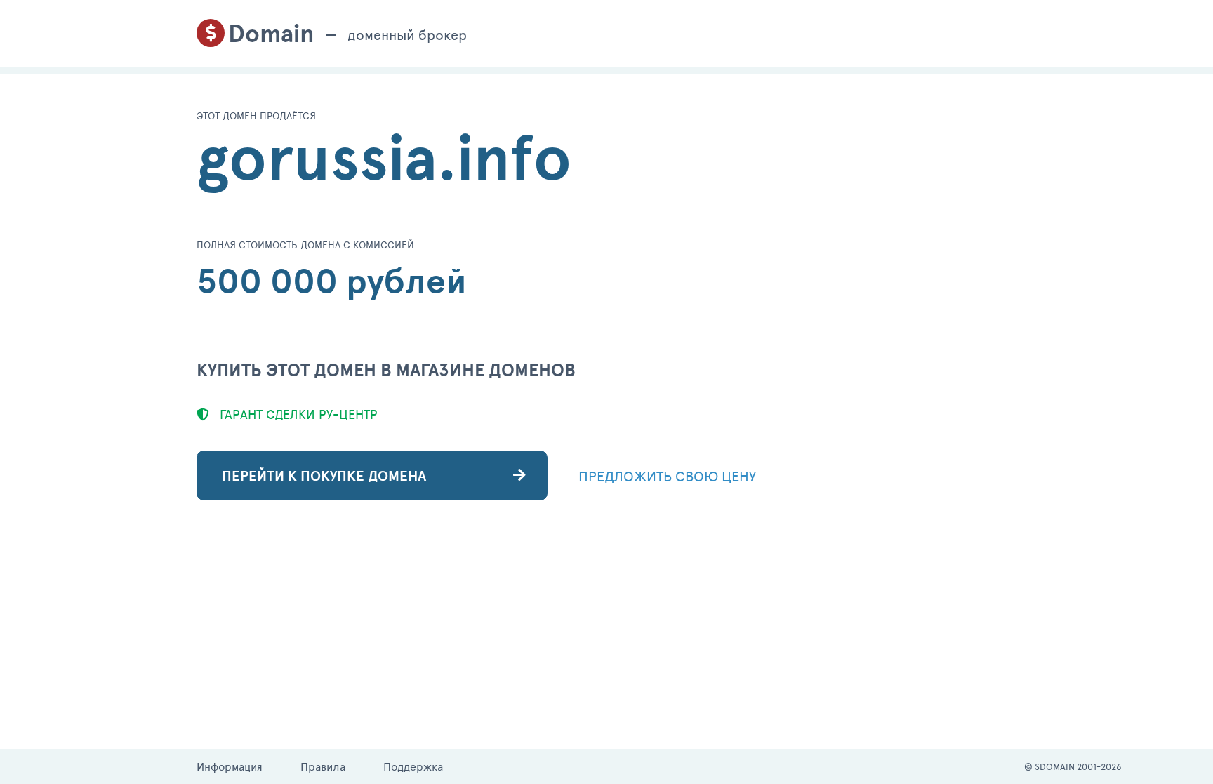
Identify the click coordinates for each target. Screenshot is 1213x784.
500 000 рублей (332, 281)
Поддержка (413, 766)
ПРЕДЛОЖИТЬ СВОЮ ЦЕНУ (667, 476)
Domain (271, 33)
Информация (230, 766)
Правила (322, 766)
